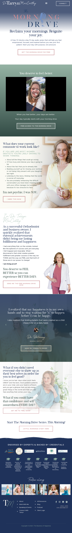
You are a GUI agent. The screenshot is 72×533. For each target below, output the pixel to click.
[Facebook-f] (56, 501)
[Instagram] (59, 501)
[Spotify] (66, 501)
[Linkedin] (63, 501)
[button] (46, 3)
